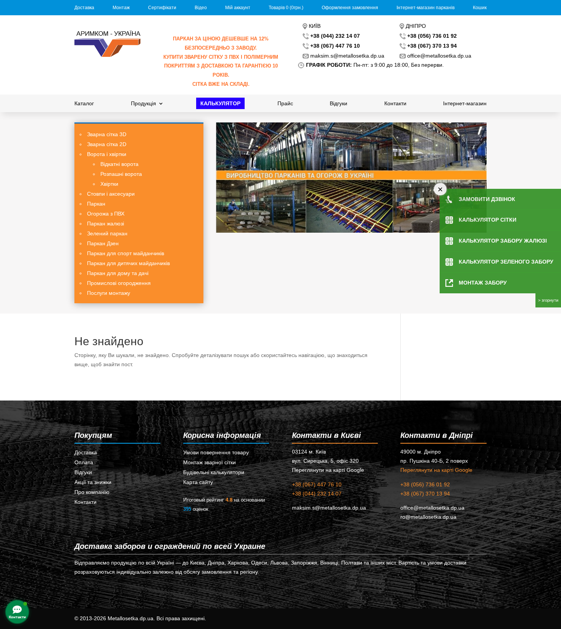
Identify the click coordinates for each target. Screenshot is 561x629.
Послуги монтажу (108, 293)
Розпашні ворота (121, 174)
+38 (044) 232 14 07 (317, 494)
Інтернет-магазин (465, 103)
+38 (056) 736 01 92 (425, 484)
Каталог (84, 103)
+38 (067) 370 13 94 (425, 494)
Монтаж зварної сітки (209, 462)
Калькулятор (220, 103)
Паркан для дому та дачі (117, 273)
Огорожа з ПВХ (105, 214)
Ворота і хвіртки (106, 154)
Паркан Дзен (103, 243)
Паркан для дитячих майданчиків (128, 263)
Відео (201, 7)
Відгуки (338, 103)
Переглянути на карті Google (436, 470)
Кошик (480, 7)
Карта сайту (198, 482)
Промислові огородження (119, 283)
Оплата (83, 462)
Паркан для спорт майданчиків (125, 253)
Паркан (96, 204)
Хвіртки (109, 184)
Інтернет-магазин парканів (426, 7)
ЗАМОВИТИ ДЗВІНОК (487, 199)
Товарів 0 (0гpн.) (286, 7)
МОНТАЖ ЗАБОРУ (483, 283)
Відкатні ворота (119, 164)
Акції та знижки (92, 482)
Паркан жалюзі (105, 223)
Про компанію (92, 492)
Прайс (285, 103)
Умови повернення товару (216, 452)
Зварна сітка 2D (106, 144)
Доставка (84, 7)
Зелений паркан (107, 233)
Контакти (395, 103)
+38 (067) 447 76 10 (317, 484)
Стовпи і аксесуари (111, 194)
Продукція (143, 103)
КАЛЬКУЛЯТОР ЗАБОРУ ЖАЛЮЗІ (503, 241)
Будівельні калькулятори (213, 472)
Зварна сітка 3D (106, 134)
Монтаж (121, 7)
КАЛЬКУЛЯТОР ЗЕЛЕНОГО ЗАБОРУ (506, 262)
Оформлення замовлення (350, 7)
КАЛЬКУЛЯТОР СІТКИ (487, 220)
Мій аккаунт (237, 7)
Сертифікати (162, 7)
